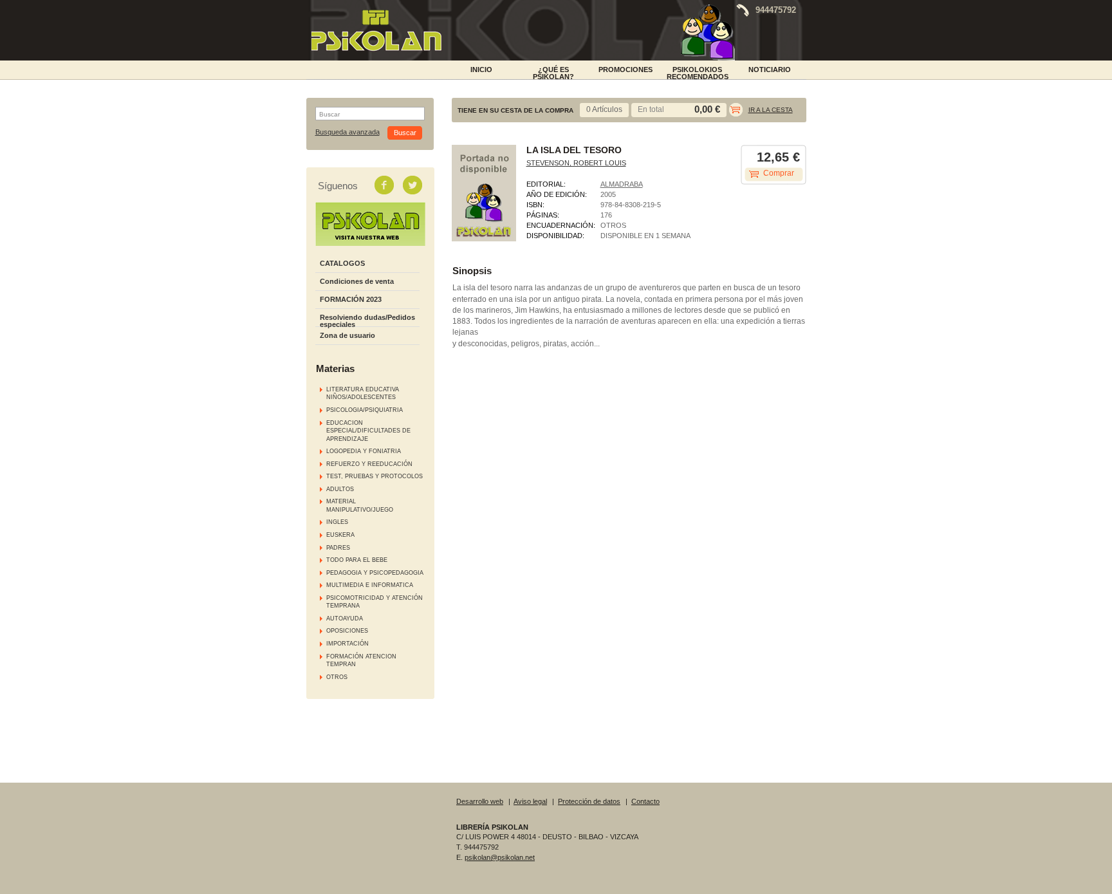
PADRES (338, 548)
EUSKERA (340, 535)
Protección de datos (589, 801)
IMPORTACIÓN (347, 643)
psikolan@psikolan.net (500, 857)
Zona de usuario (347, 335)
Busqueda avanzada (347, 132)
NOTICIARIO (769, 69)
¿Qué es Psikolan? (553, 72)
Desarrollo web (479, 801)
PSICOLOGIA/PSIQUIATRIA (364, 410)
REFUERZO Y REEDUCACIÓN (369, 464)
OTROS (337, 677)
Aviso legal (530, 801)
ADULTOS (340, 489)
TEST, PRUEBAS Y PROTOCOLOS (374, 476)
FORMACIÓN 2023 (351, 299)
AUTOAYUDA (344, 618)
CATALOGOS (342, 263)
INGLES (337, 522)
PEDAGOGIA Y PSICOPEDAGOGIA (374, 573)
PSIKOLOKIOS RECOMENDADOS (697, 72)
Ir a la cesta (770, 109)
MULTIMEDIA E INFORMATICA (369, 585)
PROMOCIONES (625, 69)
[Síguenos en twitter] (414, 185)
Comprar (778, 173)
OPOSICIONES (347, 631)
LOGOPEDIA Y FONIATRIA (363, 451)
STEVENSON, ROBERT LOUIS (576, 163)
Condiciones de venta (357, 281)
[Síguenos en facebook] (385, 185)
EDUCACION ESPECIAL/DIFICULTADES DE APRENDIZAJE (368, 431)
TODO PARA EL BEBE (356, 560)
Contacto (645, 801)
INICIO (481, 69)
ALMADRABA (621, 184)
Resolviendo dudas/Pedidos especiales (367, 320)
